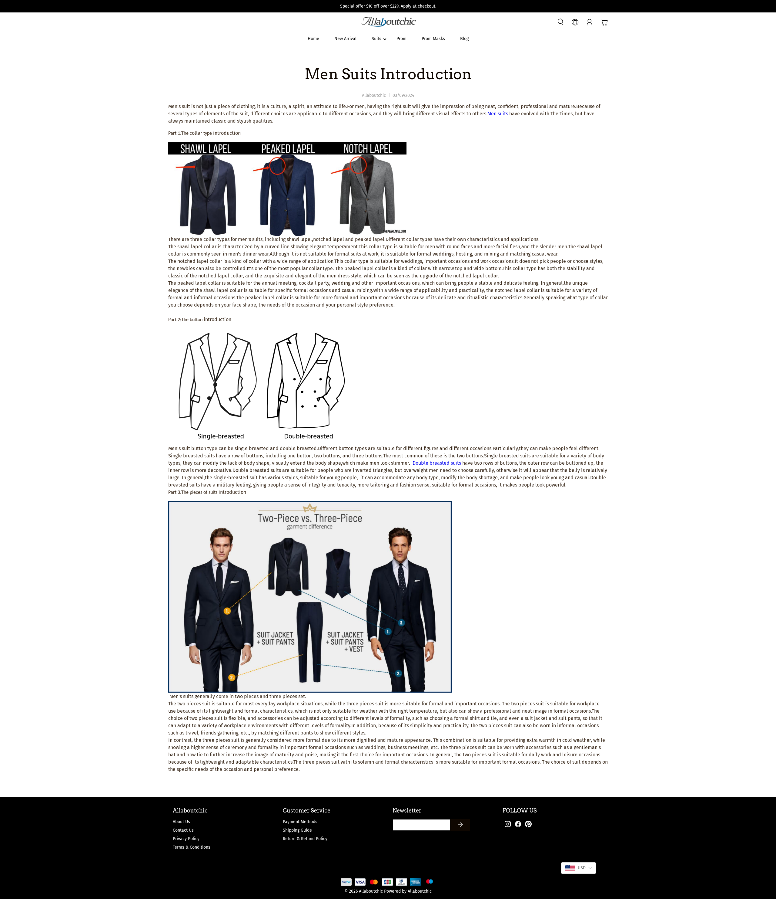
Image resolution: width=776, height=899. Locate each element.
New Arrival (345, 38)
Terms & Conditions (191, 847)
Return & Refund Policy (305, 838)
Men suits (497, 114)
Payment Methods (300, 821)
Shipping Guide (297, 830)
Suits (376, 38)
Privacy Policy (186, 838)
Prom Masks (433, 38)
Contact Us (183, 830)
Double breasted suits (437, 463)
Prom (401, 38)
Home (313, 38)
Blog (464, 38)
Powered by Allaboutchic (408, 891)
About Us (181, 821)
